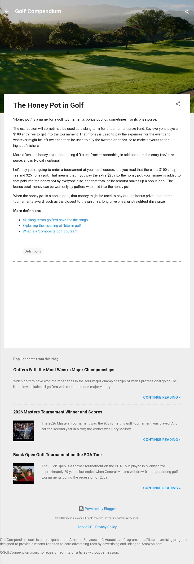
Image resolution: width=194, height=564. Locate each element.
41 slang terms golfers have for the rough (55, 220)
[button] (178, 104)
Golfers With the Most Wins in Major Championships (63, 369)
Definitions (33, 251)
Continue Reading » (162, 397)
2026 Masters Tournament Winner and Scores (57, 411)
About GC (85, 527)
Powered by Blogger (100, 509)
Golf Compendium (38, 11)
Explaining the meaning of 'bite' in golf (52, 225)
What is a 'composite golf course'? (50, 231)
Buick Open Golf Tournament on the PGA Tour (57, 454)
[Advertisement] (97, 57)
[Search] (187, 13)
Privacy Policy (106, 527)
